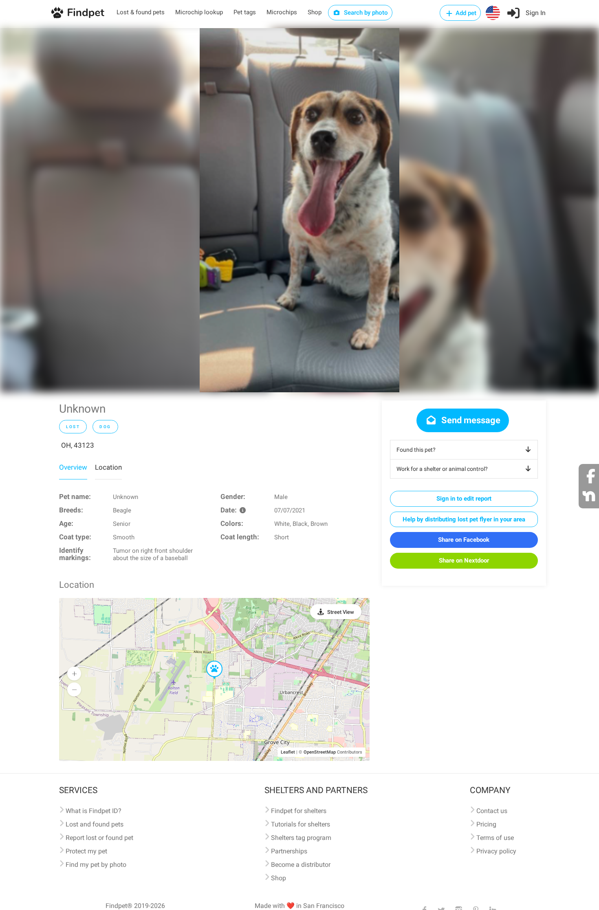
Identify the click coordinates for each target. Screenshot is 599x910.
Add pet (465, 13)
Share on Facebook (463, 539)
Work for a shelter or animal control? (442, 469)
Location (108, 467)
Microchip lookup (199, 12)
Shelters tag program (301, 838)
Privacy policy (496, 851)
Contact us (491, 811)
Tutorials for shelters (300, 824)
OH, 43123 (77, 445)
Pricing (486, 824)
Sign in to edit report (463, 498)
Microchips (281, 12)
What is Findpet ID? (93, 811)
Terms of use (495, 838)
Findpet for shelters (298, 811)
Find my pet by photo (96, 864)
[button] (208, 661)
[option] (299, 210)
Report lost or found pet (99, 838)
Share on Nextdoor (464, 560)
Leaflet (288, 752)
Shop (315, 12)
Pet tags (244, 12)
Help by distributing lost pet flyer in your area (464, 519)
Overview (73, 467)
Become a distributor (300, 864)
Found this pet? (416, 449)
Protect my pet (86, 851)
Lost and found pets (94, 824)
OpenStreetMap (320, 752)
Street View (340, 612)
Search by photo (365, 12)
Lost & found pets (141, 12)
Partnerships (289, 851)
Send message (469, 420)
